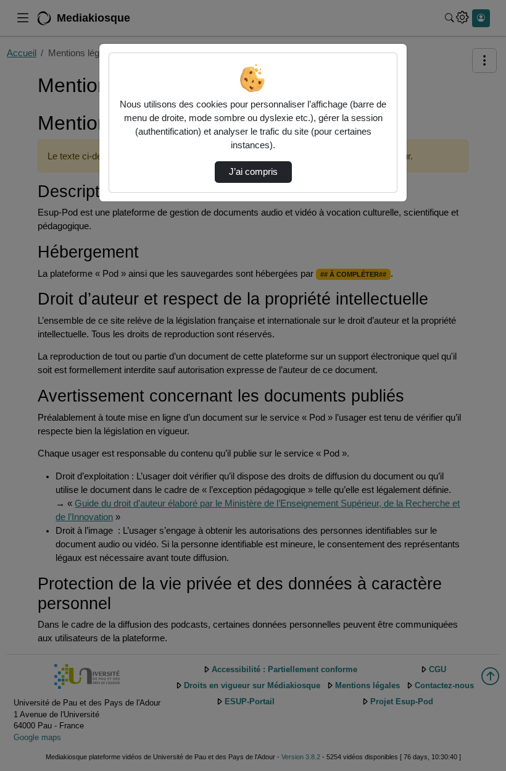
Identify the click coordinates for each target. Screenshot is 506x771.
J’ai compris (253, 172)
